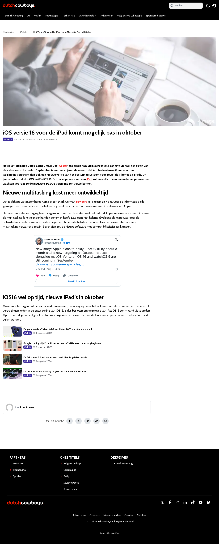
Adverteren (107, 15)
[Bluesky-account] (208, 502)
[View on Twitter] (116, 241)
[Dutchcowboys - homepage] (19, 5)
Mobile (8, 139)
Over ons (94, 515)
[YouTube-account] (200, 502)
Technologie (51, 15)
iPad (89, 179)
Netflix (37, 15)
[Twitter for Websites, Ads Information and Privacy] (116, 269)
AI (28, 15)
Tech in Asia (68, 15)
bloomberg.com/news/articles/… (59, 264)
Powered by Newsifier (109, 533)
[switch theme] (208, 5)
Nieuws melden (112, 515)
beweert (81, 201)
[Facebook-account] (170, 502)
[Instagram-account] (177, 502)
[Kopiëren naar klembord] (96, 421)
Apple (63, 165)
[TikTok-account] (193, 502)
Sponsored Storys (156, 15)
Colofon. (141, 515)
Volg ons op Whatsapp (129, 15)
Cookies (128, 515)
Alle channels (86, 15)
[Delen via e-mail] (105, 421)
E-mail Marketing (14, 15)
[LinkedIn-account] (185, 502)
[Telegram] (87, 421)
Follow (66, 242)
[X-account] (162, 502)
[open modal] (214, 6)
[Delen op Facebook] (69, 421)
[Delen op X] (78, 421)
